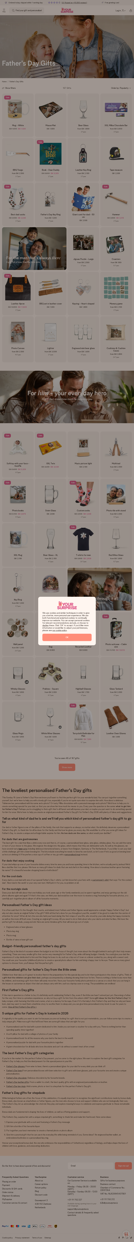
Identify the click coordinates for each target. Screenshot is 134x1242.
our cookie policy (59, 630)
